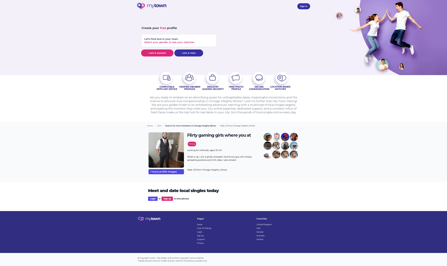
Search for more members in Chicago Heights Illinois (190, 126)
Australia (260, 236)
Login (153, 198)
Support (201, 239)
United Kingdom (264, 224)
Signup (200, 236)
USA (159, 126)
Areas (199, 224)
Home (150, 126)
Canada (259, 232)
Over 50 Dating (204, 228)
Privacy (200, 243)
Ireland (259, 239)
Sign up (167, 198)
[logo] (152, 6)
